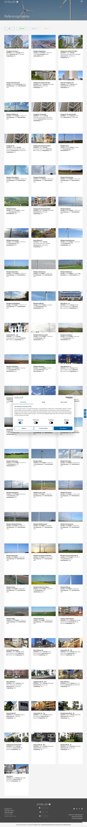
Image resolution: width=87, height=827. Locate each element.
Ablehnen (24, 428)
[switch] (36, 423)
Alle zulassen (63, 428)
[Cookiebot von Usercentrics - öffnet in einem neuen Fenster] (67, 398)
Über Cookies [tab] (64, 402)
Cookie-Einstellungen (77, 818)
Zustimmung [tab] (23, 402)
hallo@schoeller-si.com (10, 816)
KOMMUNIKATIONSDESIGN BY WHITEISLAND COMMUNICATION (56, 824)
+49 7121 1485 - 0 (8, 814)
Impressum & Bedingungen (76, 814)
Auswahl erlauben (43, 428)
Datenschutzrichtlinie (77, 816)
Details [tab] (43, 402)
